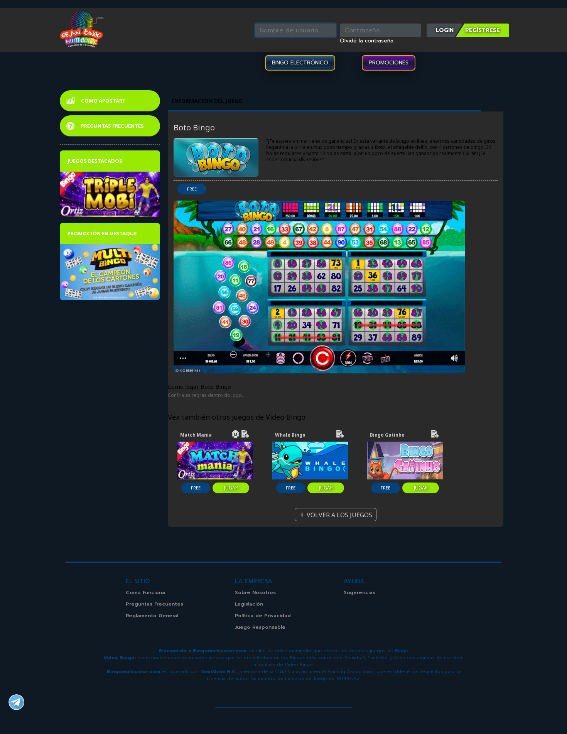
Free (192, 189)
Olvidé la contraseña (366, 41)
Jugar (231, 487)
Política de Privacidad (263, 615)
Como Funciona (145, 592)
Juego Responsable (260, 627)
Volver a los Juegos (339, 515)
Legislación (249, 603)
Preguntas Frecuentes (112, 125)
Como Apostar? (103, 100)
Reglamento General (152, 615)
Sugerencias (359, 592)
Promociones (388, 63)
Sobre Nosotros (255, 592)
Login (445, 30)
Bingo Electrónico (300, 63)
